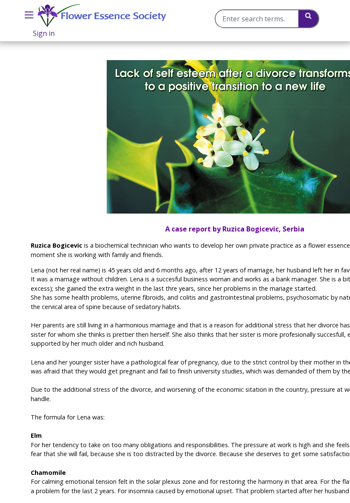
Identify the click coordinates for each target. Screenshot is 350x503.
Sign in (44, 33)
